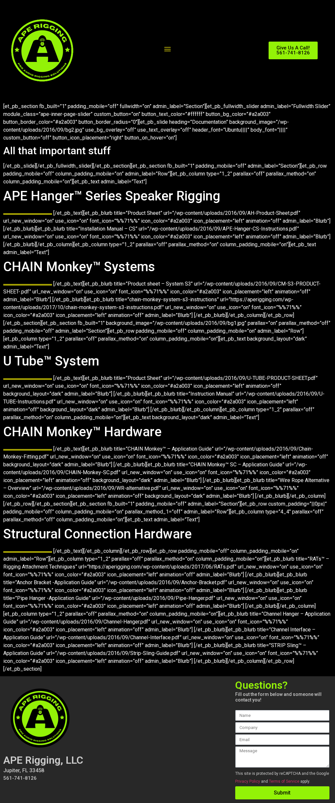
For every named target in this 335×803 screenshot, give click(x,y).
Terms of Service (284, 781)
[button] (167, 49)
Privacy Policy (247, 781)
